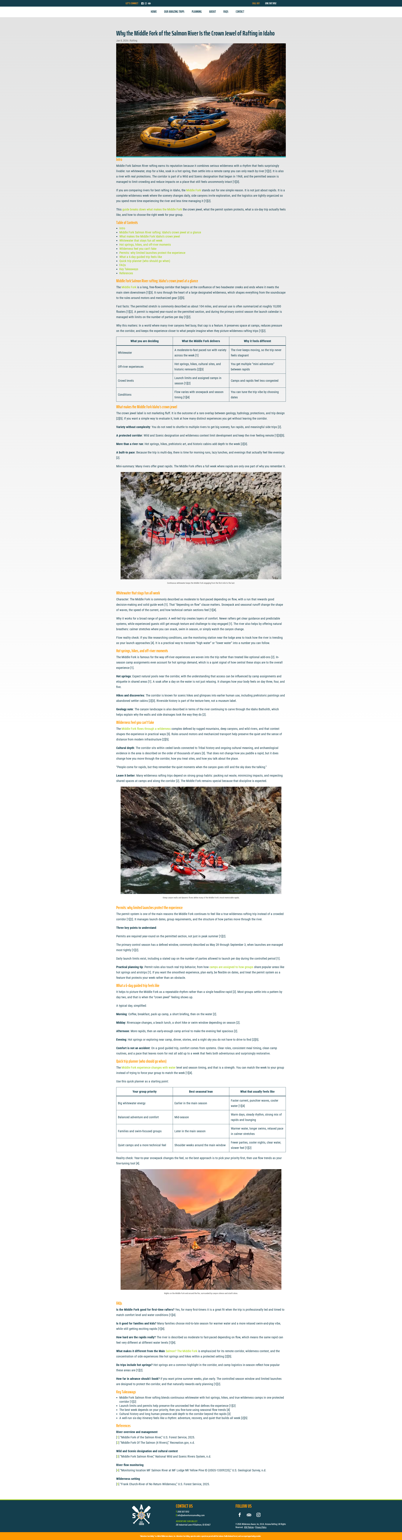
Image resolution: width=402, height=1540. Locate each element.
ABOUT (212, 11)
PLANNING (197, 11)
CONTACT (240, 11)
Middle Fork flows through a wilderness (146, 729)
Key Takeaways (128, 269)
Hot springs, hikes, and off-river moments (145, 244)
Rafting (133, 40)
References (126, 273)
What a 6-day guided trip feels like (140, 257)
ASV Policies (249, 1527)
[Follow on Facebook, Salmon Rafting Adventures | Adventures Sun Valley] (240, 1515)
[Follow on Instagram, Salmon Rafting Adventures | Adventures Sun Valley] (258, 1515)
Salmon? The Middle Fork (181, 1351)
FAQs (225, 11)
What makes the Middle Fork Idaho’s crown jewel (149, 236)
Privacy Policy (260, 1527)
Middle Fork (193, 190)
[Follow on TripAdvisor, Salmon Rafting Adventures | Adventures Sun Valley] (249, 1515)
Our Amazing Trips (174, 11)
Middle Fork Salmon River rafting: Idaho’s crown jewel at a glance (160, 232)
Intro (122, 228)
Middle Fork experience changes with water (149, 1067)
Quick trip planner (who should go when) (144, 261)
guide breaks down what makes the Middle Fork (152, 209)
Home (154, 11)
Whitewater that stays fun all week (140, 240)
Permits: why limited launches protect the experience (152, 253)
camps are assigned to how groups (231, 967)
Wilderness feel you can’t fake (137, 249)
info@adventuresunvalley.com (191, 1515)
